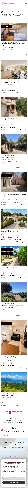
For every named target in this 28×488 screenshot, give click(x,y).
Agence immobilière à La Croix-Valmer (8, 9)
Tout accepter (14, 482)
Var (7, 435)
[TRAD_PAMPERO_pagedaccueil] (9, 4)
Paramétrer (13, 478)
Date (6, 20)
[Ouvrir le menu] (26, 4)
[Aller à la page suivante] (21, 412)
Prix (2, 20)
